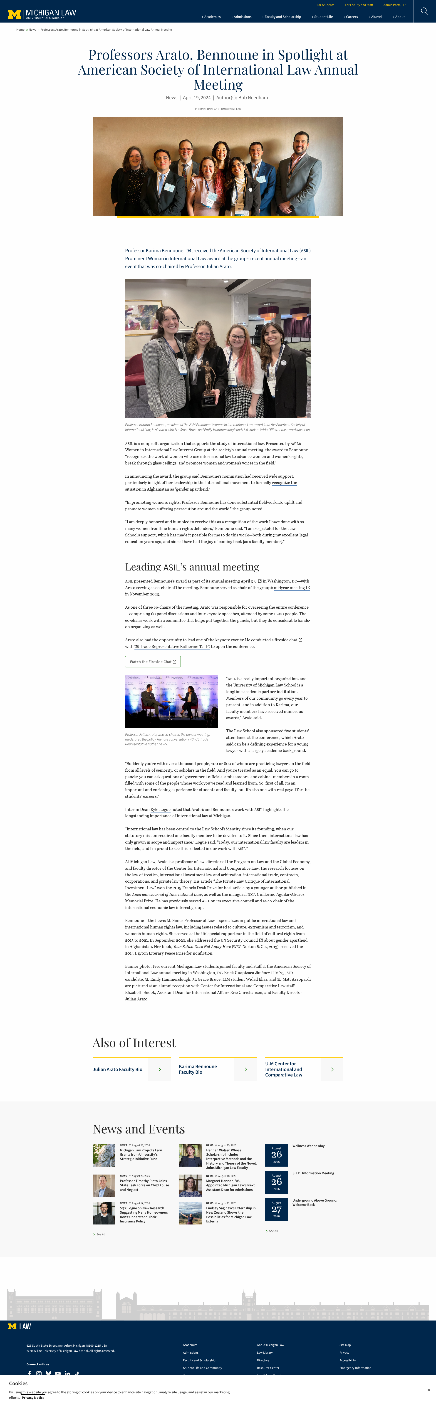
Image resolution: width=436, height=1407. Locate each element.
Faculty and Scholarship (199, 1360)
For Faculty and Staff (359, 5)
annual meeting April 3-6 (234, 581)
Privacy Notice (33, 1397)
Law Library (265, 1353)
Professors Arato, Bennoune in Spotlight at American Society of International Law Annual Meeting (106, 29)
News (32, 29)
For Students (325, 5)
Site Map (345, 1345)
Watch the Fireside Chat (151, 662)
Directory (263, 1360)
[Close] (429, 1390)
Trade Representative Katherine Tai (169, 646)
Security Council (239, 940)
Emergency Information (355, 1368)
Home (20, 29)
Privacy (344, 1353)
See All (101, 1234)
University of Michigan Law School (43, 11)
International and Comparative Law (218, 109)
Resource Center (268, 1368)
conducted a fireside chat (274, 640)
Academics (190, 1345)
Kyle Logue (161, 809)
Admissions (190, 1353)
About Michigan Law (270, 1345)
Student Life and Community (202, 1368)
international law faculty (260, 842)
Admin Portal (392, 5)
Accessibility (347, 1360)
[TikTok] (77, 1374)
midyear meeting (289, 587)
